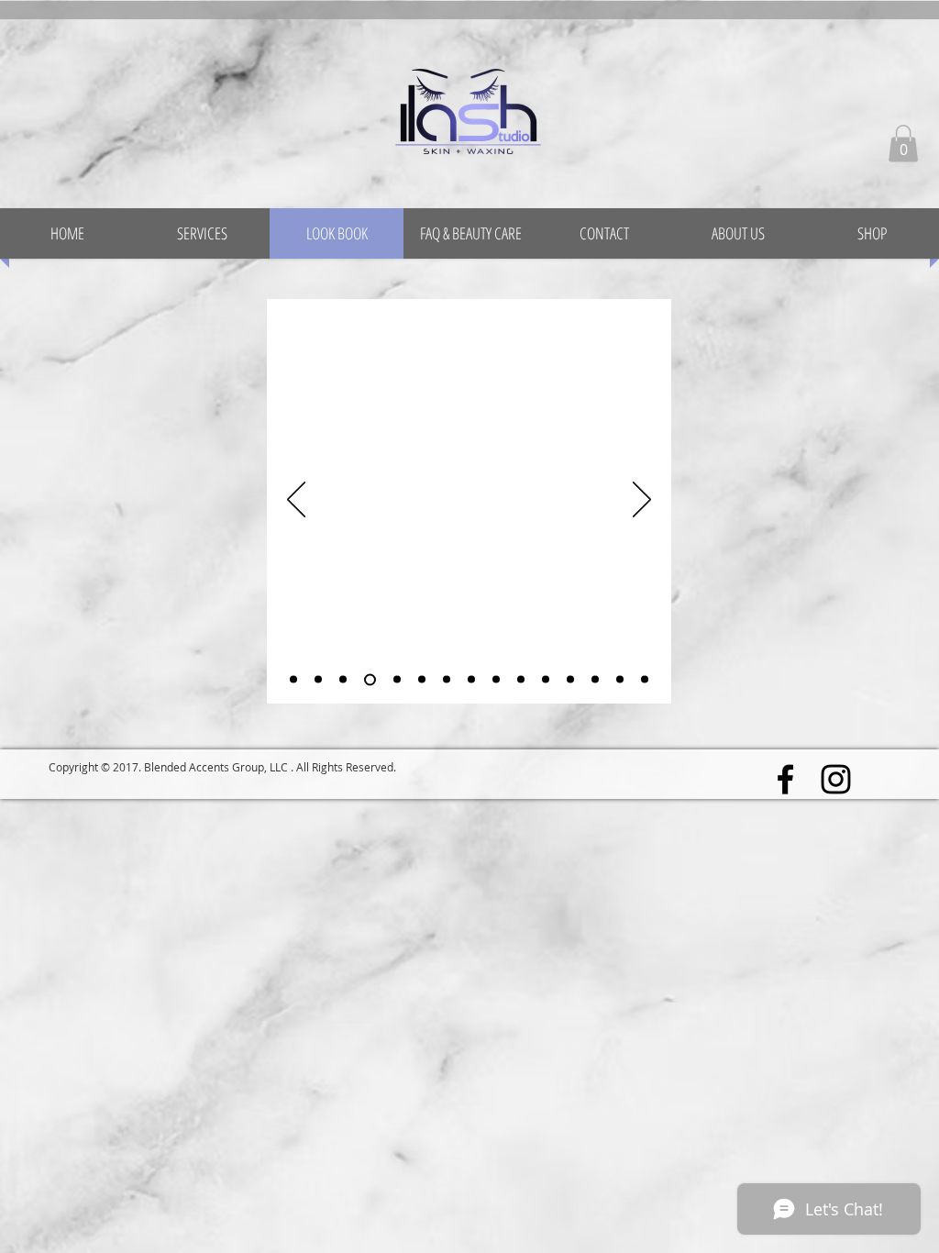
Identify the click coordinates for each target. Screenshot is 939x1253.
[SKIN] (570, 679)
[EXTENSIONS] (293, 679)
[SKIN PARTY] (496, 679)
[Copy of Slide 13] (644, 679)
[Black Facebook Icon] (785, 779)
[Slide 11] (545, 679)
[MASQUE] (620, 679)
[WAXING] (471, 679)
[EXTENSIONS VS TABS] (446, 679)
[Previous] (296, 501)
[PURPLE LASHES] (595, 679)
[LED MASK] (521, 679)
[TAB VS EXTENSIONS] (421, 679)
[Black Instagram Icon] (836, 779)
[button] (903, 143)
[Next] (642, 501)
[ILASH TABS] (318, 679)
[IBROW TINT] (343, 679)
